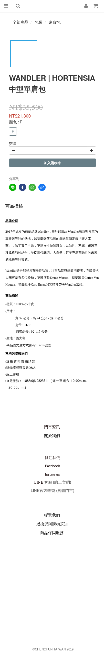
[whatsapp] (32, 187)
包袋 (38, 22)
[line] (12, 187)
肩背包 (55, 22)
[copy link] (42, 187)
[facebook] (22, 187)
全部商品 (20, 22)
